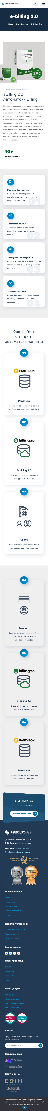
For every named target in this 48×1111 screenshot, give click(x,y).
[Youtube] (18, 953)
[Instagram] (14, 953)
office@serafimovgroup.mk (19, 852)
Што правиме (22, 24)
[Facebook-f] (6, 953)
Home (10, 24)
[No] (45, 1104)
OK (25, 1108)
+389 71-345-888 (21, 849)
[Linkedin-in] (10, 953)
